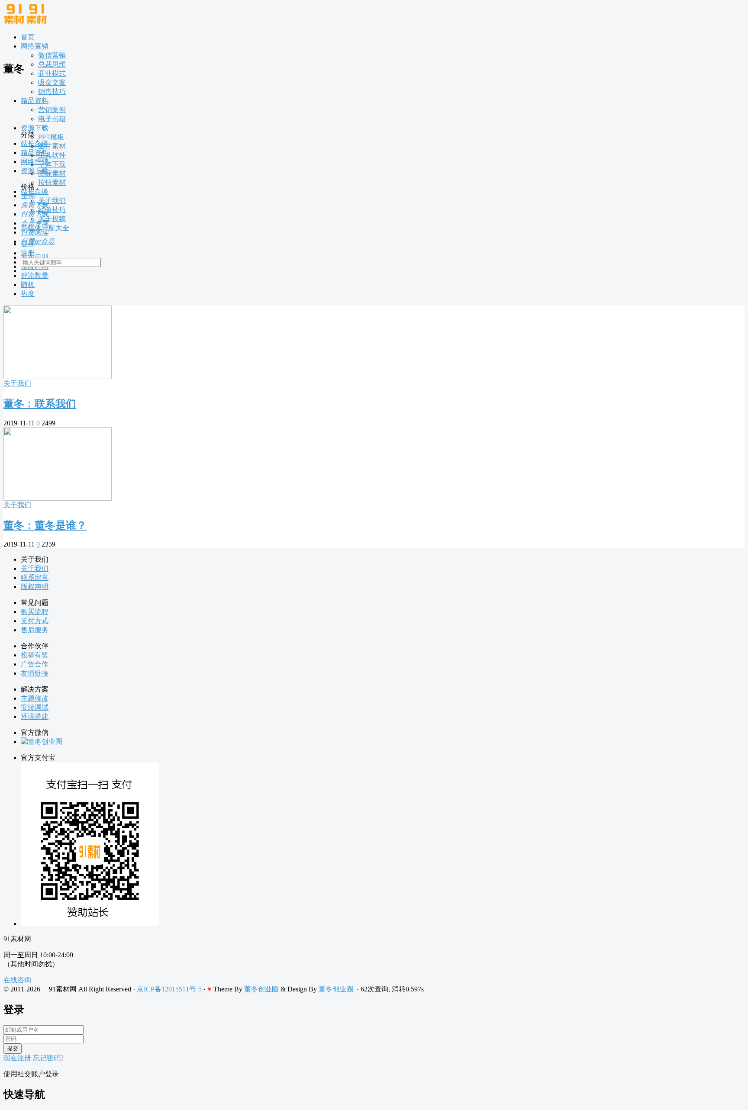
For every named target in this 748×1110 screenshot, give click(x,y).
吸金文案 (52, 82)
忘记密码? (48, 1058)
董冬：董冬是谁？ (45, 525)
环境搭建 (34, 716)
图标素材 (52, 173)
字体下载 (52, 164)
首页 (28, 37)
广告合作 (34, 664)
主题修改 (34, 698)
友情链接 (34, 673)
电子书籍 (52, 118)
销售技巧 (52, 91)
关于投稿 (52, 218)
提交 (12, 1048)
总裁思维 (52, 64)
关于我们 (52, 200)
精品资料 (34, 100)
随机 (28, 284)
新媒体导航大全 (45, 228)
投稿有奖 (34, 655)
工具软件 (52, 155)
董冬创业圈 (261, 989)
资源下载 (34, 128)
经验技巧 (52, 209)
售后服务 (34, 630)
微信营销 (52, 55)
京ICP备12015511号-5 (169, 989)
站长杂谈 (34, 191)
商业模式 (52, 73)
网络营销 (34, 46)
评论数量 (34, 275)
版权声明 (34, 586)
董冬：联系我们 (39, 403)
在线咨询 (17, 980)
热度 (28, 293)
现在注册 (17, 1058)
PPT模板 (51, 137)
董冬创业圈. (337, 989)
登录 (28, 244)
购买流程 (34, 611)
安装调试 (34, 707)
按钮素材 (52, 182)
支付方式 (34, 620)
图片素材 (52, 146)
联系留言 (34, 577)
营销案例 (52, 109)
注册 (28, 253)
